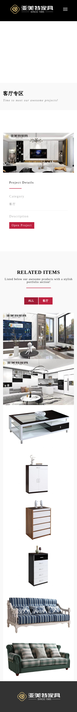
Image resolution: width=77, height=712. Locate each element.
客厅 (12, 204)
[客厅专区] (38, 336)
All (31, 300)
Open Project (22, 225)
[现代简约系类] (38, 428)
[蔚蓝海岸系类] (38, 612)
